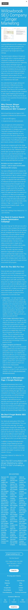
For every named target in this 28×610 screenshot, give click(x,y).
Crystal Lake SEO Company (5, 522)
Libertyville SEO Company (13, 513)
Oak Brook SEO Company (13, 540)
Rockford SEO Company (22, 494)
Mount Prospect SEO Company (13, 525)
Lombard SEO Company (13, 517)
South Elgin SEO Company (23, 522)
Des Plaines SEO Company (5, 526)
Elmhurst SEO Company (4, 538)
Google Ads (7, 587)
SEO (7, 585)
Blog (20, 583)
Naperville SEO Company (13, 529)
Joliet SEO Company (13, 501)
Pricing (7, 580)
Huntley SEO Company (13, 497)
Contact (21, 587)
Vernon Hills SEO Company (23, 533)
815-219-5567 (7, 465)
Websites (7, 583)
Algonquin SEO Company (5, 478)
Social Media (7, 590)
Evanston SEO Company (4, 542)
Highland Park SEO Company (13, 488)
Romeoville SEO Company (23, 502)
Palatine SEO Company (22, 483)
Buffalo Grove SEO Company (5, 504)
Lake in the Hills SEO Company (13, 509)
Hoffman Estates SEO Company (13, 493)
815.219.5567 (14, 566)
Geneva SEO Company (13, 478)
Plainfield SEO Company (23, 490)
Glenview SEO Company (13, 481)
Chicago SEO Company (4, 515)
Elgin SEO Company (3, 535)
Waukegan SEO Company (23, 536)
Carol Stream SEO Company (5, 511)
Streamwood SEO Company (23, 529)
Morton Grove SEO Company (13, 520)
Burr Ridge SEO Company (5, 508)
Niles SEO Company (12, 533)
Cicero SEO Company (4, 518)
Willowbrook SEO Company (23, 543)
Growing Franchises (20, 592)
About (20, 585)
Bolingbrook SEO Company (5, 501)
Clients (21, 590)
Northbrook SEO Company (13, 536)
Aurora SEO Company (4, 486)
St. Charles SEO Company (23, 526)
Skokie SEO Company (22, 513)
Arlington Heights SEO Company (4, 482)
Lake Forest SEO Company (13, 504)
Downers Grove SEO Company (4, 530)
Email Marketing (7, 592)
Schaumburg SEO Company (23, 510)
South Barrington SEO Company (23, 518)
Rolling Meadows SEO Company (23, 498)
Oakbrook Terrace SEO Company (22, 478)
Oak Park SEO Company (13, 543)
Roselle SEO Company (22, 506)
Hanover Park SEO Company (13, 485)
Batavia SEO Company (4, 497)
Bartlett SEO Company (4, 494)
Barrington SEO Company (5, 490)
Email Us (14, 570)
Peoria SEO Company (22, 486)
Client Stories (20, 580)
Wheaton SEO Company (22, 540)
